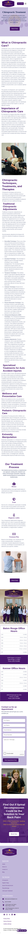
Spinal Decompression (7, 885)
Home (3, 864)
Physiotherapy (5, 888)
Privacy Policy (6, 918)
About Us (4, 866)
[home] (7, 3)
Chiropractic (5, 880)
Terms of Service (7, 921)
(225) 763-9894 (20, 3)
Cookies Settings (7, 923)
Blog (3, 872)
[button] (25, 3)
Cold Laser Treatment (7, 890)
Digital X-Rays (5, 882)
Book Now (15, 28)
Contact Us (4, 869)
